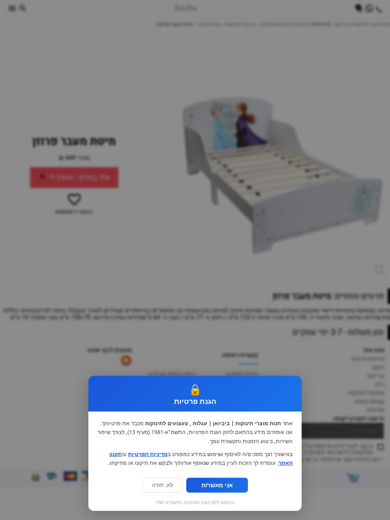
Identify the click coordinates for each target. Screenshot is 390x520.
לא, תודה (162, 485)
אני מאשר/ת (217, 485)
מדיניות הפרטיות (148, 454)
